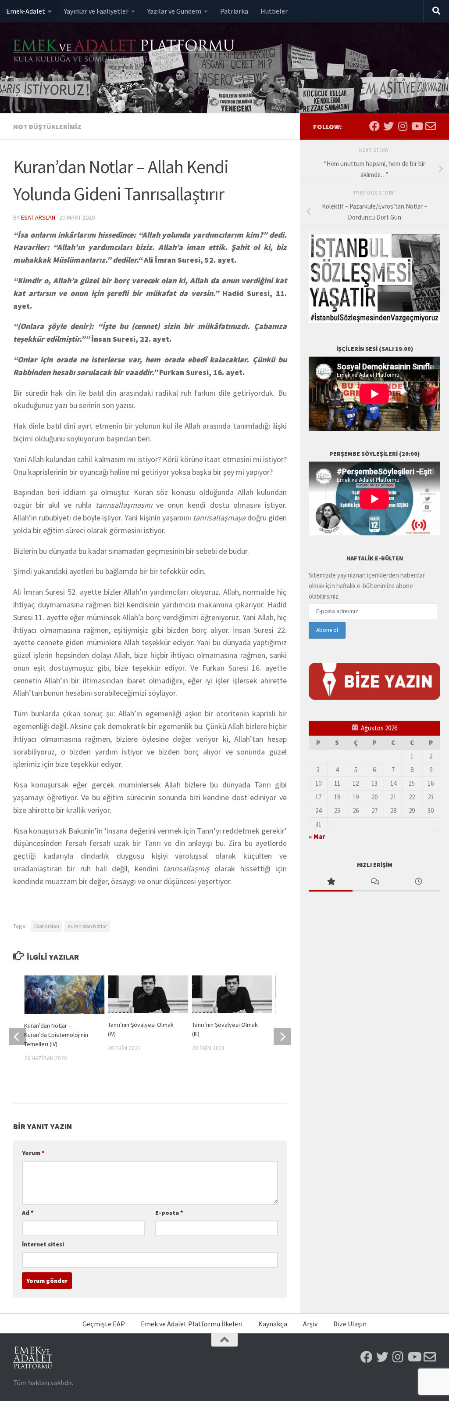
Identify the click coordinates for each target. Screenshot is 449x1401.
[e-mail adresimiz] (430, 126)
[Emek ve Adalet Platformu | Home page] (125, 52)
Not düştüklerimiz (47, 126)
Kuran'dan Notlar (87, 926)
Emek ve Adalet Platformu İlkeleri (191, 1323)
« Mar (317, 836)
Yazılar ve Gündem (174, 11)
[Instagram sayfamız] (402, 126)
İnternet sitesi (43, 1244)
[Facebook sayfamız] (374, 126)
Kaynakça (272, 1323)
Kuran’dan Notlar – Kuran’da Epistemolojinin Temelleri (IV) (56, 1035)
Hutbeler (274, 11)
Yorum (33, 1153)
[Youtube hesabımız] (416, 126)
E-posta (169, 1213)
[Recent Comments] (374, 882)
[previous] (17, 1036)
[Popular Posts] (331, 882)
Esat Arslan (38, 217)
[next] (282, 1036)
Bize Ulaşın (350, 1323)
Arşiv (310, 1323)
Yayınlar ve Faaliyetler (96, 11)
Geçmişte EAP (103, 1323)
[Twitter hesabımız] (388, 126)
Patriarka (234, 11)
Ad (28, 1213)
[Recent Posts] (418, 882)
